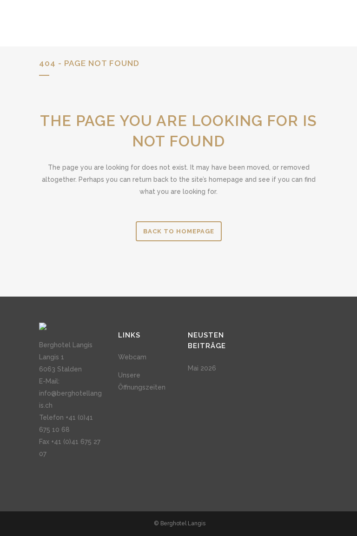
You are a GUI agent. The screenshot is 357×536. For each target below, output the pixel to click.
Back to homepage (178, 231)
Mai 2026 (202, 368)
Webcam (132, 357)
